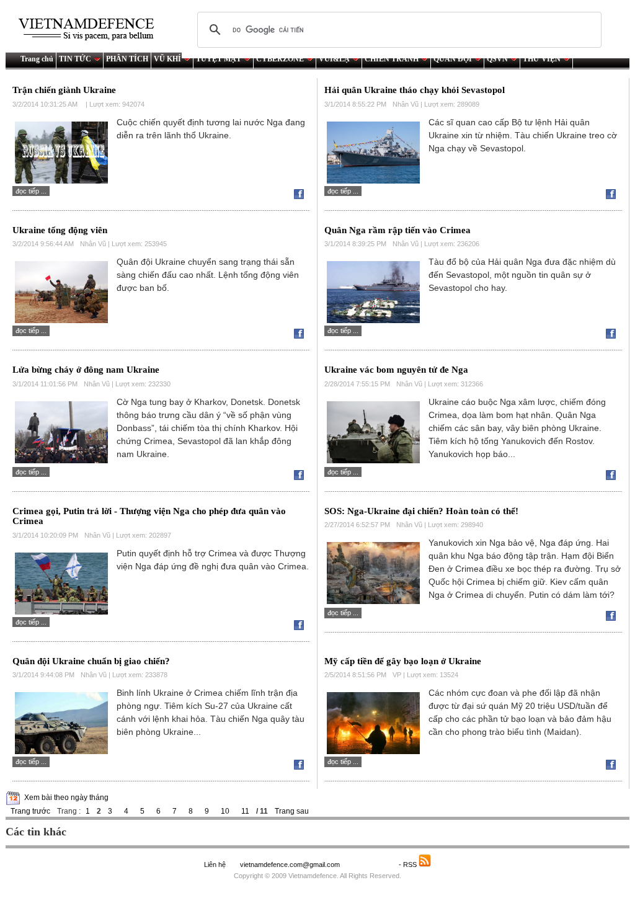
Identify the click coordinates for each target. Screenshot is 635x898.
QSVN (497, 59)
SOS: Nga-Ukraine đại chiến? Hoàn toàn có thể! (421, 511)
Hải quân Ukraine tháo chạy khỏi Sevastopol (414, 90)
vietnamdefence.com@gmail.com (291, 864)
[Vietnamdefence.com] (92, 29)
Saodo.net (370, 864)
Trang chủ (36, 59)
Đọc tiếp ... (31, 191)
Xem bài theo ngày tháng (66, 797)
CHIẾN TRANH (392, 59)
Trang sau (292, 811)
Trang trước (30, 811)
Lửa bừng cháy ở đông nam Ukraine (85, 370)
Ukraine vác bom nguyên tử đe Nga (396, 370)
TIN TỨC (75, 59)
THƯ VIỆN (542, 59)
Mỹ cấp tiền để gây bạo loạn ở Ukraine (402, 661)
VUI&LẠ (334, 59)
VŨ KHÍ (167, 59)
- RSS (409, 864)
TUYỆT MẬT (218, 59)
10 (225, 811)
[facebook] (302, 196)
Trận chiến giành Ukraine (64, 90)
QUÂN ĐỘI (452, 59)
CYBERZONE (280, 59)
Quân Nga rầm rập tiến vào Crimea (397, 230)
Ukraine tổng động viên (59, 230)
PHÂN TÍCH (127, 59)
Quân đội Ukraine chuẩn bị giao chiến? (91, 661)
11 (245, 811)
